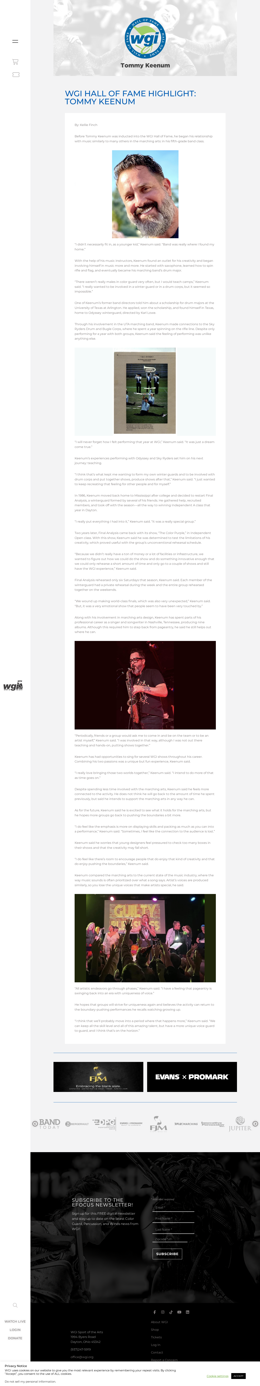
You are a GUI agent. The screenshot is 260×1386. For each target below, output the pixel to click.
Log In (155, 1345)
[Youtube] (179, 1312)
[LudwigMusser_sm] (240, 1124)
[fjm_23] (98, 1091)
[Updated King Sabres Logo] (213, 1124)
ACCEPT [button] (238, 1375)
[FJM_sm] (104, 1124)
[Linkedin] (187, 1312)
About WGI (159, 1322)
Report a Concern (164, 1360)
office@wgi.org (82, 1357)
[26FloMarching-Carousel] (131, 1124)
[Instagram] (162, 1312)
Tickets (156, 1337)
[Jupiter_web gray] (186, 1124)
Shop (155, 1329)
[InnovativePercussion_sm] (158, 1124)
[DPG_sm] (49, 1124)
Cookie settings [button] (217, 1376)
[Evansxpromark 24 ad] (192, 1091)
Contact (157, 1352)
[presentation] (35, 1124)
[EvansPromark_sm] (77, 1124)
